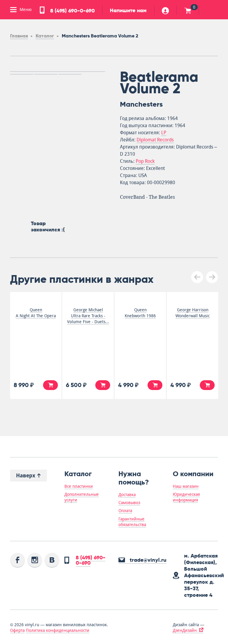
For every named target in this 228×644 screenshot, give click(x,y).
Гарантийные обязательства (132, 522)
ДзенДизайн (185, 630)
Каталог (45, 36)
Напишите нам (128, 10)
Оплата (125, 510)
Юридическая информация (186, 497)
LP (163, 132)
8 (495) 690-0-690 (72, 10)
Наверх (26, 475)
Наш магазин (186, 486)
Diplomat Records (155, 140)
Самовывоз (129, 502)
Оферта (17, 630)
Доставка (127, 494)
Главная (19, 36)
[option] (57, 71)
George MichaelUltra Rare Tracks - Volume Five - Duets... (88, 315)
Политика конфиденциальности (57, 630)
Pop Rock (145, 161)
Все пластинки (78, 486)
